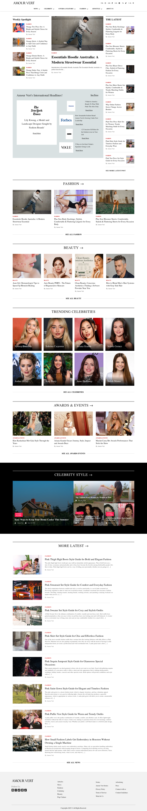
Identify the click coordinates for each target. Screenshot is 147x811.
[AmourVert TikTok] (126, 3)
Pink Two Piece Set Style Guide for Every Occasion (115, 159)
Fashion (83, 9)
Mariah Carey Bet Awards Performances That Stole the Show (114, 442)
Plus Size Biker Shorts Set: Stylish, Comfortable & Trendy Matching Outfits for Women (115, 88)
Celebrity (48, 9)
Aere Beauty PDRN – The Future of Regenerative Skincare (57, 284)
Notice (98, 782)
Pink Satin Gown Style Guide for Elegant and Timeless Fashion (77, 688)
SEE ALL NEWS (73, 762)
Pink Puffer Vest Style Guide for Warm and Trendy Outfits (74, 714)
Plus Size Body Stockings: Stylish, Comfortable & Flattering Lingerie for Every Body (115, 30)
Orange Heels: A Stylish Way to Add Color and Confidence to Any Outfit (37, 43)
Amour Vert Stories (102, 786)
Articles (60, 781)
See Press (94, 95)
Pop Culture (61, 797)
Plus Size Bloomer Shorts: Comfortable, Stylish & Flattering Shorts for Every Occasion (115, 50)
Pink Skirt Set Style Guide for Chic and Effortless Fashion (74, 635)
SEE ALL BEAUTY (73, 298)
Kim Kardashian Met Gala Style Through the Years (31, 442)
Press (117, 786)
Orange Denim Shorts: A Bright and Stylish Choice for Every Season (36, 58)
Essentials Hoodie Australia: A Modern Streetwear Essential (75, 59)
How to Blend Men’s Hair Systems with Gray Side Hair (120, 284)
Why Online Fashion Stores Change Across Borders (114, 107)
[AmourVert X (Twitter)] (133, 3)
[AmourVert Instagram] (105, 3)
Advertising (119, 782)
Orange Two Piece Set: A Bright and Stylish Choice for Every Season (36, 29)
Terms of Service (101, 793)
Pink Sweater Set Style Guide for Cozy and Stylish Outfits (74, 610)
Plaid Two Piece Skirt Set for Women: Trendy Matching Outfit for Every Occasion (115, 125)
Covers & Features (65, 9)
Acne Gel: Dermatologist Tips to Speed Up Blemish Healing (26, 284)
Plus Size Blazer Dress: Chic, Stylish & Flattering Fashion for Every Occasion (115, 69)
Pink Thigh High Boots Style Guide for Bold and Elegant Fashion (78, 559)
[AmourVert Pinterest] (119, 3)
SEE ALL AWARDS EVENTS (73, 453)
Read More (37, 133)
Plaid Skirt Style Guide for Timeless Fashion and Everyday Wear (115, 143)
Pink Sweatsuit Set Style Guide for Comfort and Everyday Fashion (78, 584)
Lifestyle (96, 9)
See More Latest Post (116, 170)
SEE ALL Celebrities (73, 392)
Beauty (59, 794)
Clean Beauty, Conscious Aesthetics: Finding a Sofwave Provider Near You (87, 286)
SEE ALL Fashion (73, 234)
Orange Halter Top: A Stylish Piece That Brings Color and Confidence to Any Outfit (36, 72)
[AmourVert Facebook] (112, 3)
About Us (109, 9)
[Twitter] (19, 790)
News (36, 9)
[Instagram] (16, 790)
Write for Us (100, 796)
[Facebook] (13, 790)
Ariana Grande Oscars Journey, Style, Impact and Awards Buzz (72, 442)
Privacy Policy (100, 789)
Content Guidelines (122, 793)
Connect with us (121, 789)
